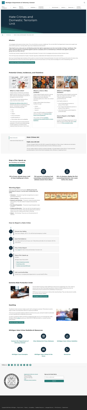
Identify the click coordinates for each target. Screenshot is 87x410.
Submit (54, 381)
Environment (55, 7)
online (18, 318)
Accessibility (31, 407)
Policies (26, 407)
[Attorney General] (2, 34)
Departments (65, 407)
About (14, 7)
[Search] (84, 2)
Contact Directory (79, 7)
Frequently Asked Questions (30, 380)
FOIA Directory (58, 407)
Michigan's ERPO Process (40, 296)
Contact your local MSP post (23, 265)
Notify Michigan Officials (16, 322)
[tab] (17, 137)
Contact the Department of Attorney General (22, 62)
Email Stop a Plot (20, 264)
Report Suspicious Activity (17, 165)
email (75, 121)
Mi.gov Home (20, 407)
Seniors (63, 7)
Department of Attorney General (31, 374)
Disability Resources (39, 407)
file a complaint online (67, 123)
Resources (70, 7)
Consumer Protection (41, 7)
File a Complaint (4, 7)
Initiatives (33, 7)
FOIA (25, 378)
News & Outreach (21, 7)
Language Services (49, 407)
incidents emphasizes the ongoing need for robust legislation (43, 119)
